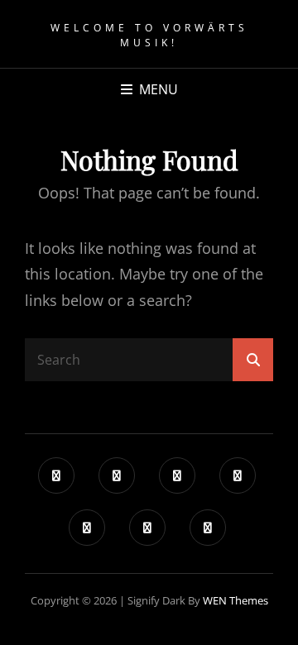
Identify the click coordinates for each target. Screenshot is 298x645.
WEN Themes (235, 600)
